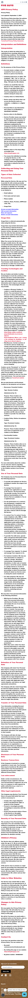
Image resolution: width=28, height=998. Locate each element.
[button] (3, 995)
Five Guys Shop (15, 992)
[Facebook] (6, 975)
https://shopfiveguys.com (11, 153)
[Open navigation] (2, 2)
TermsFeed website (18, 378)
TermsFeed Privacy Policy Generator (12, 41)
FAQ (2, 988)
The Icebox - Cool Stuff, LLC (16, 994)
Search (3, 984)
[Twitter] (2, 975)
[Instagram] (10, 975)
